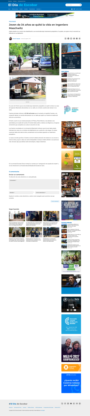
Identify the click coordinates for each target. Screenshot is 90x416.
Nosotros (10, 1)
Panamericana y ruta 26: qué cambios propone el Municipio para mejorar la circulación (74, 75)
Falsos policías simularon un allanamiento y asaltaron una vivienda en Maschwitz (33, 240)
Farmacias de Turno (21, 1)
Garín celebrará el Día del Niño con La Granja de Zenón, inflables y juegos (74, 230)
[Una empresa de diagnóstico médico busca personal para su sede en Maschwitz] (64, 96)
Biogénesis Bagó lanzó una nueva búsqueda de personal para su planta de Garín (74, 90)
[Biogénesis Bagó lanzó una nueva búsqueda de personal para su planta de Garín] (64, 90)
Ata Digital (43, 410)
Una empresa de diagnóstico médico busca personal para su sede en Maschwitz (74, 95)
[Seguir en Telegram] (77, 403)
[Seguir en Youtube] (71, 403)
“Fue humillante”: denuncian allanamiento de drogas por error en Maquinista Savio (16, 224)
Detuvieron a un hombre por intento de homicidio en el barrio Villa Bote (50, 224)
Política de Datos (31, 407)
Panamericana (32, 9)
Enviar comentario (55, 201)
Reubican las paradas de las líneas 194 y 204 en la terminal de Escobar (74, 80)
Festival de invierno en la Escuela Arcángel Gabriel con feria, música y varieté (74, 245)
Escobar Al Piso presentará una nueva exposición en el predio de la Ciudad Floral (74, 240)
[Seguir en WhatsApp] (74, 403)
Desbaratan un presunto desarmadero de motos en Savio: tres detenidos (49, 240)
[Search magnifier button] (80, 5)
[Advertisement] (34, 152)
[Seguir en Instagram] (68, 403)
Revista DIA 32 (57, 407)
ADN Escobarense (38, 407)
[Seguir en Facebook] (65, 403)
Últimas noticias (15, 9)
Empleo (21, 9)
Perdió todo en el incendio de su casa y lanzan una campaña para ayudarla (74, 235)
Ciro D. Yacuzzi (16, 38)
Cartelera (26, 9)
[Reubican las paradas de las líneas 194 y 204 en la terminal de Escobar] (64, 80)
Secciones (38, 9)
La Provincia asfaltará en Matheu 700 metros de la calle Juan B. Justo (73, 225)
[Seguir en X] (62, 403)
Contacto (15, 1)
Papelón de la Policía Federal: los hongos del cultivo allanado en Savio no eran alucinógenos (17, 240)
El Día (22, 5)
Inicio (9, 9)
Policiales (12, 21)
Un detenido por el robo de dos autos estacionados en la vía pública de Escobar (34, 224)
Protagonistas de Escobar (48, 407)
